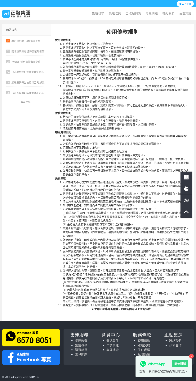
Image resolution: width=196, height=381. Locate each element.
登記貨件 (112, 340)
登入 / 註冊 (185, 4)
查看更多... (27, 102)
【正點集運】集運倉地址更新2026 (27, 93)
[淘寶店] (186, 200)
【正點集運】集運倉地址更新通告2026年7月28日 (27, 72)
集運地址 (112, 350)
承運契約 (144, 345)
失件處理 (144, 350)
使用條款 (144, 340)
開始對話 (180, 364)
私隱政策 (144, 354)
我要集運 (185, 13)
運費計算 (81, 350)
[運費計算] (186, 177)
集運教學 (98, 13)
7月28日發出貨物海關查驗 (23, 61)
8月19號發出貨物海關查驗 (23, 41)
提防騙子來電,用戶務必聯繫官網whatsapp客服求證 (27, 51)
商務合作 (175, 345)
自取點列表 (133, 13)
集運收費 (115, 13)
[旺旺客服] (186, 189)
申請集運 (112, 345)
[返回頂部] (186, 212)
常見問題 (151, 13)
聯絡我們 (168, 13)
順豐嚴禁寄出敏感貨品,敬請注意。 (27, 82)
